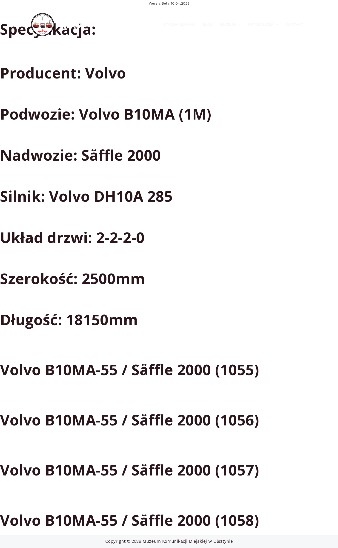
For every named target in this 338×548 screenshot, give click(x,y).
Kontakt (294, 24)
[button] (238, 24)
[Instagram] (77, 25)
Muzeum (228, 24)
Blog (207, 24)
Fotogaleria (261, 24)
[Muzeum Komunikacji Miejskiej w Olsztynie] (42, 24)
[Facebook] (66, 25)
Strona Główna (179, 24)
